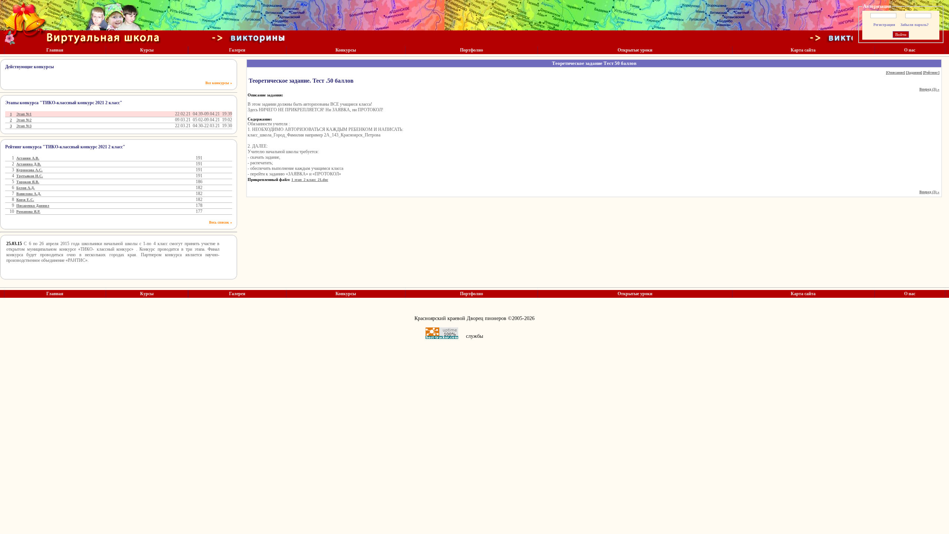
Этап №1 (24, 114)
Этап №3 (24, 126)
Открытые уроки (635, 50)
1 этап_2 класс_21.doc (309, 180)
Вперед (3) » (929, 89)
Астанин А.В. (27, 158)
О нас (909, 50)
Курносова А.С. (29, 170)
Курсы (146, 50)
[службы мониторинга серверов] (442, 333)
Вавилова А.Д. (28, 194)
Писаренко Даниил (32, 206)
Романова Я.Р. (28, 212)
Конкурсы (345, 50)
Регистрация (884, 25)
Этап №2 (24, 120)
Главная (54, 50)
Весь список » (220, 222)
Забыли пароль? (914, 25)
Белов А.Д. (25, 188)
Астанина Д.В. (28, 164)
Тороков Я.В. (27, 182)
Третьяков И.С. (29, 176)
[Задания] (914, 72)
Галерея (237, 50)
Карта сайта (803, 50)
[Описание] (895, 72)
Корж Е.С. (25, 200)
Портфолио (471, 50)
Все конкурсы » (218, 83)
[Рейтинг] (931, 72)
